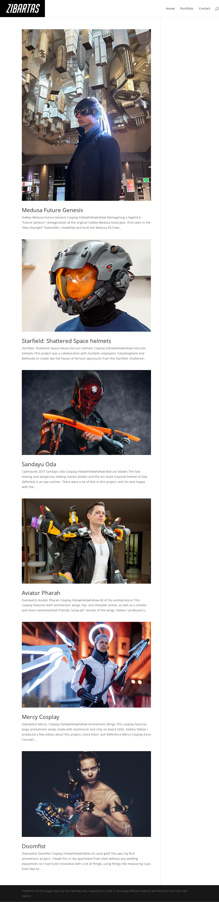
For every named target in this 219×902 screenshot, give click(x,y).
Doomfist (34, 846)
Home (170, 8)
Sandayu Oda (39, 464)
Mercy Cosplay (40, 717)
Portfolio (186, 8)
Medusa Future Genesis (52, 210)
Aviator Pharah (41, 593)
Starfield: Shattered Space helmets (66, 341)
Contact (204, 8)
